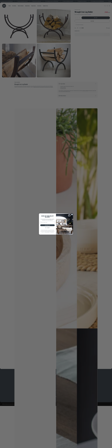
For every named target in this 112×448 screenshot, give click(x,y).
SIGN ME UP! (47, 225)
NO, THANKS (47, 227)
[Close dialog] (72, 214)
